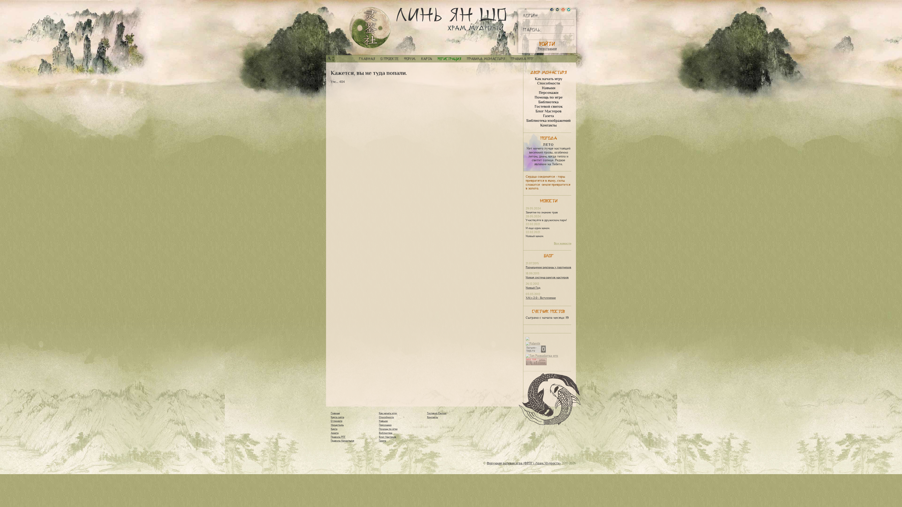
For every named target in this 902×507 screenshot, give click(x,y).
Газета (548, 116)
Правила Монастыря (342, 440)
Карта (426, 59)
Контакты (548, 125)
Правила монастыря (486, 59)
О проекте (389, 59)
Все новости (562, 243)
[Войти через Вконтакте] (557, 9)
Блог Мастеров (548, 111)
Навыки (548, 88)
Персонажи (548, 93)
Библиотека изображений (548, 121)
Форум (410, 59)
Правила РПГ (522, 59)
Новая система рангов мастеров (547, 277)
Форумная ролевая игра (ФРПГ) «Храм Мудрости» (524, 463)
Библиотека (548, 102)
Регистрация (547, 48)
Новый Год (533, 287)
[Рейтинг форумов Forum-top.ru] (536, 351)
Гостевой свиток (549, 106)
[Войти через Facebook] (551, 9)
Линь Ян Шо (451, 19)
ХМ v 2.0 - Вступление (541, 298)
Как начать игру (548, 79)
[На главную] (370, 27)
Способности (548, 83)
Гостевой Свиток (436, 413)
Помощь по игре (549, 97)
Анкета (334, 432)
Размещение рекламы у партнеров (548, 267)
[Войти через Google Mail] (563, 9)
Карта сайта (337, 417)
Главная (367, 59)
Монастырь (337, 424)
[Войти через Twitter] (568, 9)
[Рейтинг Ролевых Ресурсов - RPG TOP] (536, 364)
